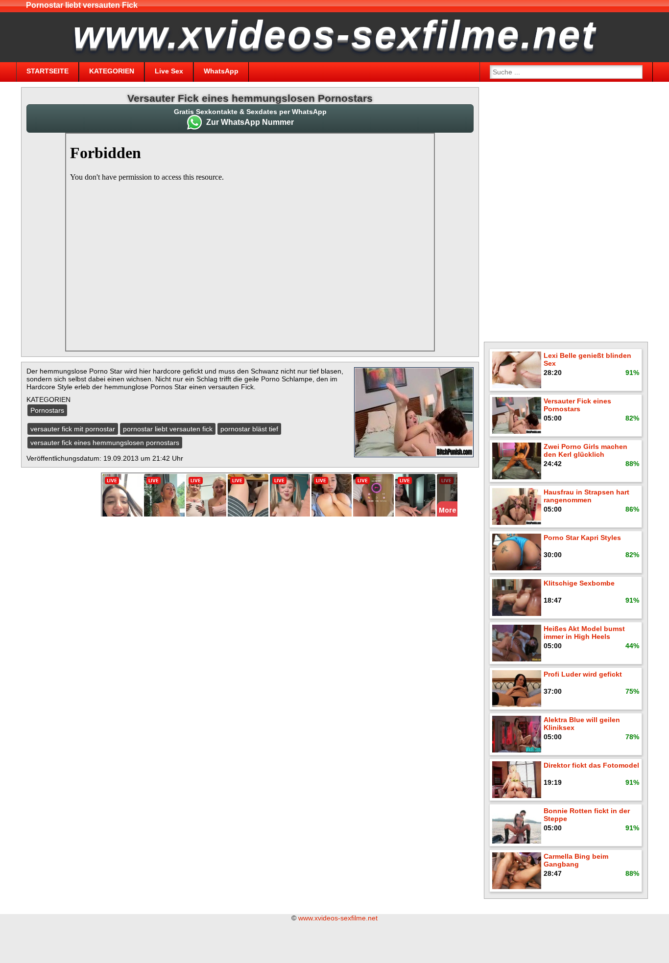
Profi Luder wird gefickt (583, 674)
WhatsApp (221, 71)
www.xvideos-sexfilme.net (338, 918)
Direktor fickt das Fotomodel (591, 765)
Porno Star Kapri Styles (582, 537)
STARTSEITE (47, 71)
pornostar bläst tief (249, 429)
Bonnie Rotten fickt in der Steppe (587, 814)
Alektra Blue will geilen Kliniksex (582, 723)
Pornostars (47, 410)
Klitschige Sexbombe (579, 583)
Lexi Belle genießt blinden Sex (587, 359)
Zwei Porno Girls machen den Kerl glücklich (585, 450)
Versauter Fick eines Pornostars (577, 405)
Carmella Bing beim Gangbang (576, 860)
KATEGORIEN (111, 71)
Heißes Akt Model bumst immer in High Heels (584, 632)
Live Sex (169, 71)
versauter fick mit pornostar (72, 429)
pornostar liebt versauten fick (168, 429)
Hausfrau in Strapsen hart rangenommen (586, 496)
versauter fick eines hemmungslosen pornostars (104, 442)
